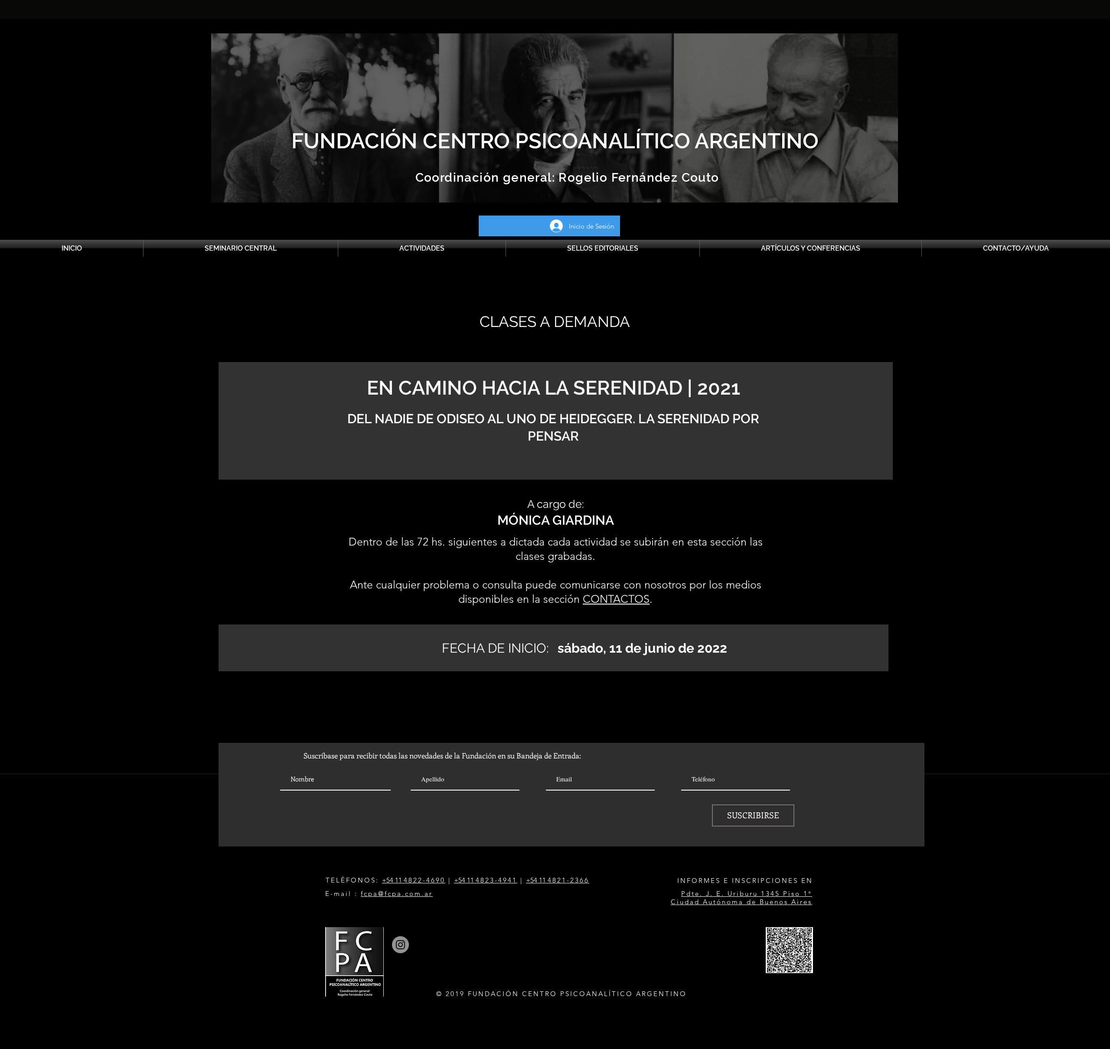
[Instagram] (400, 944)
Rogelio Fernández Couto (637, 177)
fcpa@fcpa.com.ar (397, 893)
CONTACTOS (616, 598)
